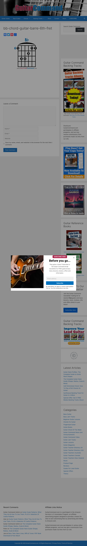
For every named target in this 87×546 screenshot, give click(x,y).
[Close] (73, 257)
